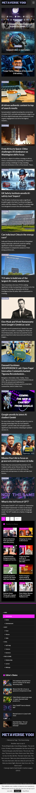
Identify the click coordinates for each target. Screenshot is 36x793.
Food (7, 631)
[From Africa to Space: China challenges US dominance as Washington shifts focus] (18, 135)
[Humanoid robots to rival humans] (18, 42)
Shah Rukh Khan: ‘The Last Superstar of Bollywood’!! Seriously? (20, 723)
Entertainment (8, 528)
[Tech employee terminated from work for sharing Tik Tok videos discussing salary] (7, 683)
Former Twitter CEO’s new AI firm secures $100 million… (18, 72)
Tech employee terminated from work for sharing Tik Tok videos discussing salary (21, 682)
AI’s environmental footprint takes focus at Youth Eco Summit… (18, 25)
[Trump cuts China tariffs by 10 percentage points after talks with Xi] (26, 550)
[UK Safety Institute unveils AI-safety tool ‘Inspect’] (18, 179)
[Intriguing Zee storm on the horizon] (26, 532)
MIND (5, 612)
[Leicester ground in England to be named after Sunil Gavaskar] (10, 569)
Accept (17, 791)
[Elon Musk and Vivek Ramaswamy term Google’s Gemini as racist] (18, 308)
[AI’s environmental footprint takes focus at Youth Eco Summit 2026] (18, 19)
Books (7, 620)
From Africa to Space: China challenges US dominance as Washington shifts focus (14, 151)
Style (7, 638)
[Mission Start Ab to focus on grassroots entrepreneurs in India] (18, 444)
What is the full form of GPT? (15, 501)
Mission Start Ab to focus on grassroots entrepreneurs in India (22, 690)
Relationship (7, 583)
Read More (25, 791)
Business (22, 546)
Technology (18, 20)
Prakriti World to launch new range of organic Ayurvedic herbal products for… (22, 699)
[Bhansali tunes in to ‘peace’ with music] (7, 716)
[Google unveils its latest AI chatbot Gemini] (18, 400)
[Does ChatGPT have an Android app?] (7, 708)
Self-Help (8, 645)
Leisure (6, 565)
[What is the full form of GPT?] (18, 488)
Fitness (8, 634)
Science (8, 649)
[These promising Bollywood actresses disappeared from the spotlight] (10, 550)
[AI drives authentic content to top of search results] (18, 91)
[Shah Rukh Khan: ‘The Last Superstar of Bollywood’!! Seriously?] (7, 724)
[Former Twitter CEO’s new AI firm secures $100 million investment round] (18, 66)
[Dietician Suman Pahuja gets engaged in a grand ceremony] (10, 587)
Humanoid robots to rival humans (18, 50)
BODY (5, 627)
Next (17, 519)
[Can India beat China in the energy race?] (18, 221)
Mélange (22, 565)
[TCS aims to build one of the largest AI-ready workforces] (18, 264)
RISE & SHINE (7, 656)
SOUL (5, 642)
